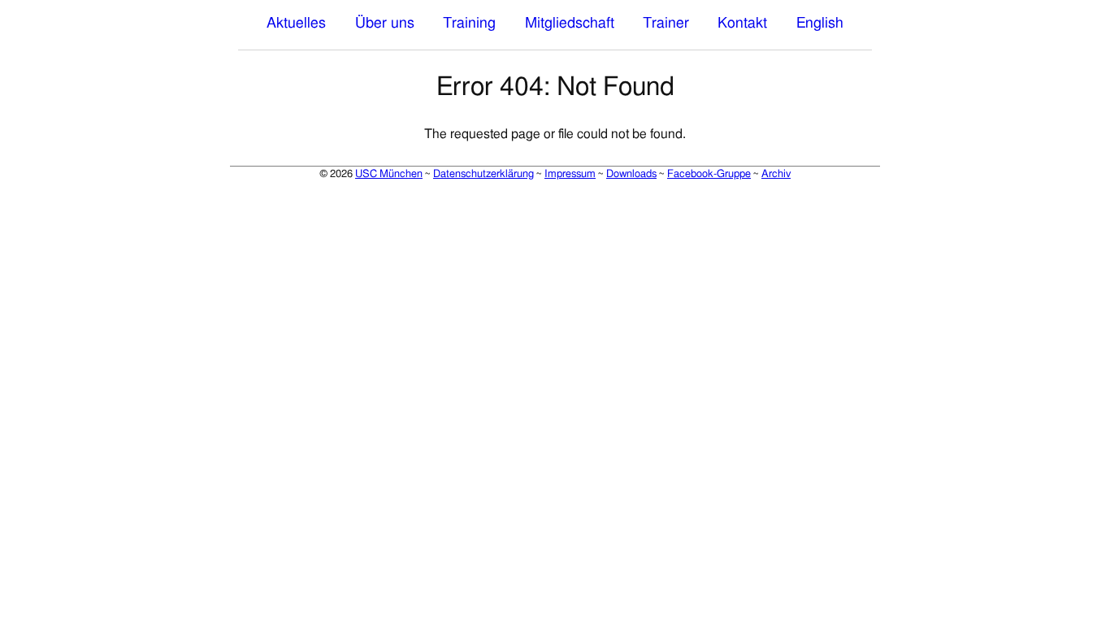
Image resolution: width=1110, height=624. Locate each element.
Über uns (384, 23)
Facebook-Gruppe (709, 174)
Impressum (570, 174)
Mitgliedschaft (569, 23)
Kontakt (742, 23)
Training (469, 23)
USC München (389, 174)
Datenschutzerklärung (483, 174)
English (819, 23)
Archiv (776, 174)
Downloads (631, 174)
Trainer (666, 23)
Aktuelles (296, 23)
